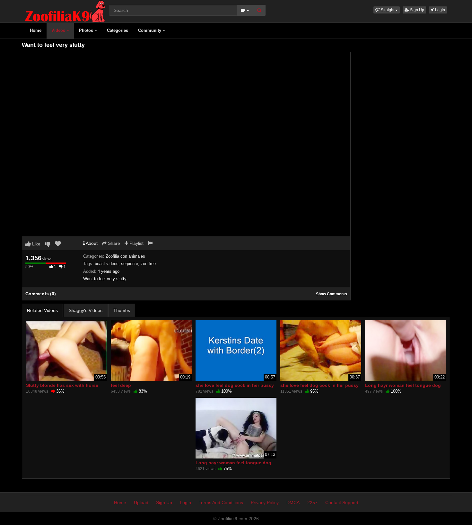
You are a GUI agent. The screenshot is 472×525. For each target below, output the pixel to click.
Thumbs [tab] (121, 310)
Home (35, 30)
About (91, 243)
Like (35, 243)
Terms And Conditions (221, 502)
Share (113, 243)
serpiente (129, 263)
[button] (386, 9)
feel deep (121, 385)
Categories (117, 30)
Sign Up (416, 10)
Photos (86, 30)
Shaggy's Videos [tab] (85, 310)
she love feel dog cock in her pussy (235, 385)
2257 (312, 502)
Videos (58, 30)
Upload (141, 502)
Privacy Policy (265, 502)
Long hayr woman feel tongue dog (403, 385)
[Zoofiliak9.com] (65, 10)
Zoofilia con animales (125, 256)
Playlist (136, 243)
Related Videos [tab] (42, 310)
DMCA (293, 502)
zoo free (148, 263)
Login (439, 10)
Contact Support (341, 502)
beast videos (106, 263)
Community (150, 30)
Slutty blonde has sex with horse (62, 385)
